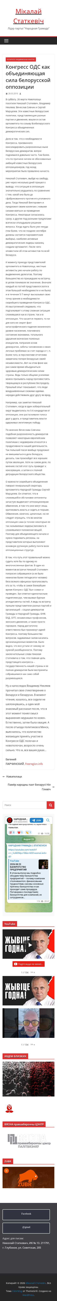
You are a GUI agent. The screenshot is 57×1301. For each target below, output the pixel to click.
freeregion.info (34, 764)
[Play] (30, 945)
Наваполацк (14, 776)
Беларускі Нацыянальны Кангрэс (21, 59)
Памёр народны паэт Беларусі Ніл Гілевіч (29, 787)
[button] (32, 972)
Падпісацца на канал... (30, 963)
